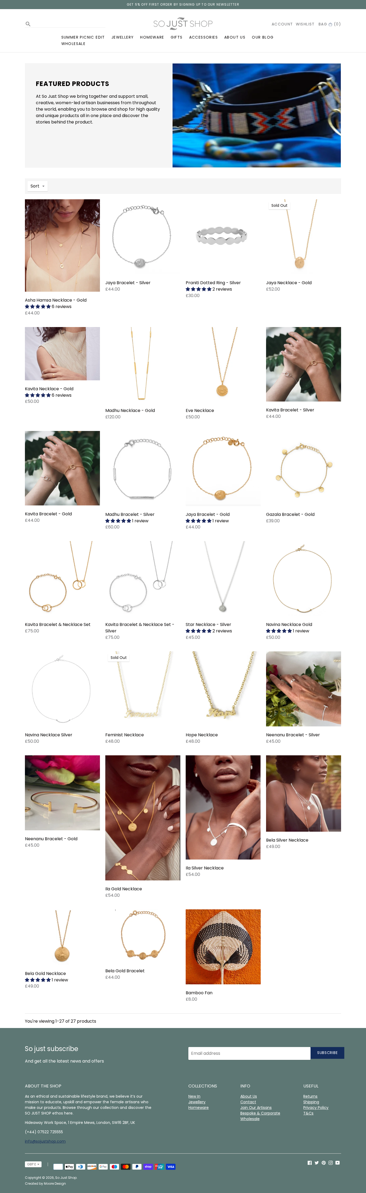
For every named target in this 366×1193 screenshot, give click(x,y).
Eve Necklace (200, 410)
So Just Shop (66, 1177)
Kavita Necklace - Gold (49, 389)
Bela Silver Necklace (287, 840)
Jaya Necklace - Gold (289, 283)
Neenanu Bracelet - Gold (51, 839)
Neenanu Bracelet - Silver (293, 735)
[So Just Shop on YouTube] (337, 1162)
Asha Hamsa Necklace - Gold (56, 300)
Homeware (152, 37)
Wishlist (305, 24)
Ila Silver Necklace (205, 868)
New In (194, 1096)
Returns (310, 1096)
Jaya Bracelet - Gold (208, 514)
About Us (234, 37)
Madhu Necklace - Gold (130, 410)
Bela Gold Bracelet (125, 971)
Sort (35, 186)
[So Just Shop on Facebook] (310, 1162)
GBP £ (31, 1164)
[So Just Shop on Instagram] (330, 1162)
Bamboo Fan (199, 993)
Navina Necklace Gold (289, 624)
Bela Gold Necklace (45, 973)
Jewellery (122, 37)
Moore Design (55, 1183)
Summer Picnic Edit (83, 37)
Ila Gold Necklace (123, 889)
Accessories (203, 37)
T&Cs (308, 1113)
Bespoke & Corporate (260, 1113)
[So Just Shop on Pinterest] (324, 1162)
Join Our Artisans (256, 1107)
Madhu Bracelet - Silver (130, 514)
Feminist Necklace (124, 735)
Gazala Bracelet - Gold (290, 514)
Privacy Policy (315, 1107)
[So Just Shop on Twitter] (317, 1162)
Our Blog (263, 37)
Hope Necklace (202, 735)
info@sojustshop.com (45, 1141)
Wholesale (73, 43)
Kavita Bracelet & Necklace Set (58, 624)
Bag (330, 24)
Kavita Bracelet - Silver (290, 410)
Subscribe (327, 1052)
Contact (248, 1102)
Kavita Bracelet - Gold (48, 514)
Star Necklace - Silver (208, 624)
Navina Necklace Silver (48, 735)
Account (282, 24)
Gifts (177, 37)
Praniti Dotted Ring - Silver (213, 283)
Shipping (311, 1102)
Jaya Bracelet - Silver (128, 283)
